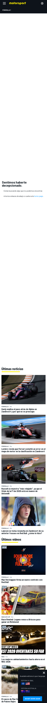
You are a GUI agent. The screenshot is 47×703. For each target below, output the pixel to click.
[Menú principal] (4, 3)
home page (38, 196)
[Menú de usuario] (42, 3)
